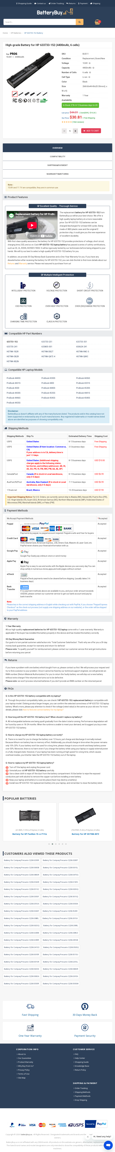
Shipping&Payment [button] (57, 165)
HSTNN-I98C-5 (82, 351)
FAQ (76, 1054)
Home (5, 33)
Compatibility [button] (57, 156)
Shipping (96, 3)
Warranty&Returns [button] (58, 174)
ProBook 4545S (48, 398)
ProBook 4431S (13, 383)
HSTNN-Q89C (82, 356)
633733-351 (81, 342)
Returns (72, 3)
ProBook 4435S (13, 403)
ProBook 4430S (13, 393)
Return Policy (80, 1070)
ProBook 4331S (83, 383)
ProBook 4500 (13, 388)
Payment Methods (82, 1096)
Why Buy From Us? (26, 1066)
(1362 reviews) (78, 122)
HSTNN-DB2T (47, 351)
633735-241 (12, 347)
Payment (84, 3)
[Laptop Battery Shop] (57, 11)
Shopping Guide (25, 3)
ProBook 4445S (13, 378)
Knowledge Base (82, 1066)
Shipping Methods (82, 1092)
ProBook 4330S (48, 378)
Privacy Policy (24, 1070)
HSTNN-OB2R (13, 356)
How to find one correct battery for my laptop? (43, 710)
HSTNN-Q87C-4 (48, 356)
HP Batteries (16, 33)
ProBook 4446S (13, 398)
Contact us (41, 3)
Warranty (23, 263)
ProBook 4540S (83, 398)
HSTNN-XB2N (13, 361)
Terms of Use (23, 1074)
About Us (22, 1054)
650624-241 (81, 347)
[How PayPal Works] (96, 1124)
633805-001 (47, 347)
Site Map (22, 1077)
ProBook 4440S (48, 388)
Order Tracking (57, 3)
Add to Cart (93, 131)
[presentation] (57, 147)
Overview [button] (57, 148)
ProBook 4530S (83, 388)
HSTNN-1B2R (13, 351)
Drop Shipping (81, 1100)
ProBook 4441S (83, 393)
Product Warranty (25, 1062)
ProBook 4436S (83, 378)
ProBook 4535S (48, 393)
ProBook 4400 (48, 383)
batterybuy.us (26, 1134)
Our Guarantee (24, 1058)
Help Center (80, 1058)
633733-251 (47, 342)
